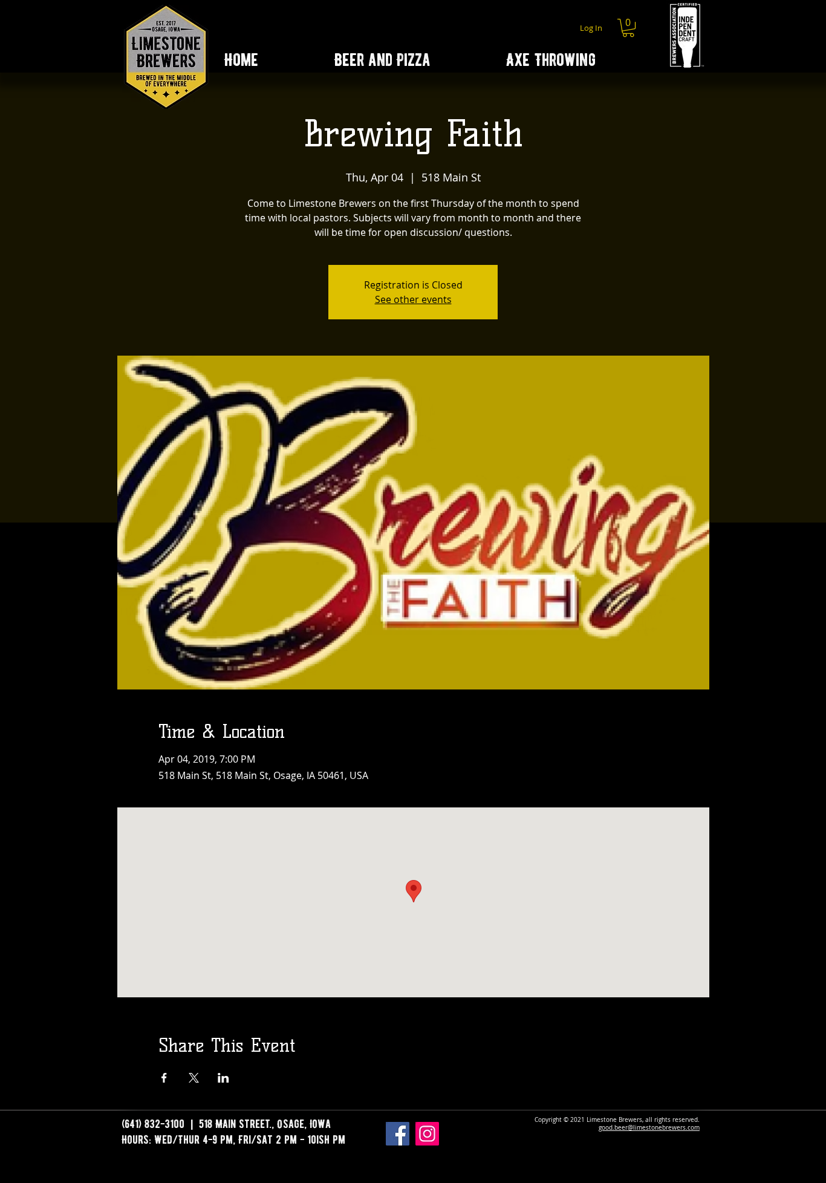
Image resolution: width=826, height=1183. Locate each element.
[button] (628, 28)
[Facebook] (397, 1134)
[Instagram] (427, 1134)
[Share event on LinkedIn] (223, 1078)
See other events (413, 299)
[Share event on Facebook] (164, 1078)
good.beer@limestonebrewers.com (649, 1128)
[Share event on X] (194, 1078)
